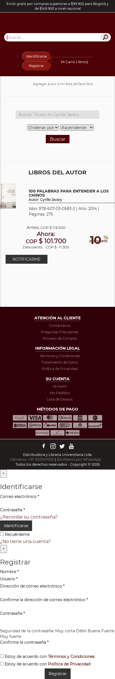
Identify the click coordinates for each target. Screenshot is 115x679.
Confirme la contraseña (24, 642)
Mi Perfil (59, 386)
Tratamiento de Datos (59, 362)
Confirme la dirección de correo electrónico (44, 599)
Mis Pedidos (60, 393)
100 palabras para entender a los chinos (69, 195)
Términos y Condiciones (60, 356)
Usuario (9, 578)
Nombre (9, 571)
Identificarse (36, 56)
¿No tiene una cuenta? (25, 541)
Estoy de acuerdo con (49, 656)
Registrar (36, 66)
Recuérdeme (17, 534)
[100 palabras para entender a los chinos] (8, 195)
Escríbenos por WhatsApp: (79, 459)
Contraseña (12, 509)
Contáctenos (60, 326)
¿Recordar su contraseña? (29, 517)
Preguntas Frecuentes (59, 332)
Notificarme (26, 259)
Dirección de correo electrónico (32, 586)
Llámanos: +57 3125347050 (32, 459)
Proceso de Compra (59, 338)
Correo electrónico (19, 496)
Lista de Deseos (60, 399)
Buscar (57, 139)
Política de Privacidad (60, 369)
